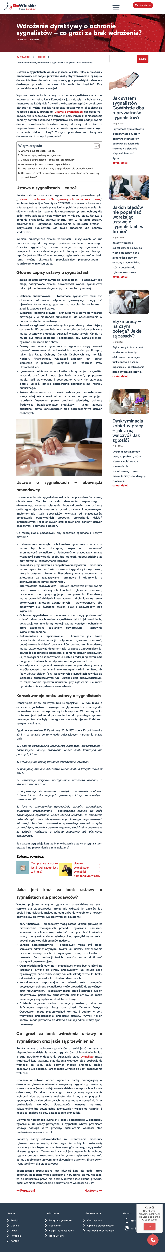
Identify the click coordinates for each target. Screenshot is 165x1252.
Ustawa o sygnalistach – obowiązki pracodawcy (47, 159)
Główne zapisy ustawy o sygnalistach (42, 155)
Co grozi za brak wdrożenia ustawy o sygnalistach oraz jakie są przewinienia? (60, 175)
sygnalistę (87, 1056)
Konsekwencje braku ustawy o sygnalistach (45, 164)
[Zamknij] (162, 1203)
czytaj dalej (120, 163)
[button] (153, 1240)
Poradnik (34, 39)
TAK (149, 1226)
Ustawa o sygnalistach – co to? (37, 150)
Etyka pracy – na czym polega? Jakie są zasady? (126, 329)
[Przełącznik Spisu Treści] (95, 146)
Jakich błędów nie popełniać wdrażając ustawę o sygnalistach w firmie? (128, 219)
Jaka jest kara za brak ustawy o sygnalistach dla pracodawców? (57, 168)
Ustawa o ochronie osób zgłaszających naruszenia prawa (59, 199)
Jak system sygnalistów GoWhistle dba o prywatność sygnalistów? (128, 107)
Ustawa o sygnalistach (68, 111)
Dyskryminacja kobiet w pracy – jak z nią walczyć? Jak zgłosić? (127, 430)
